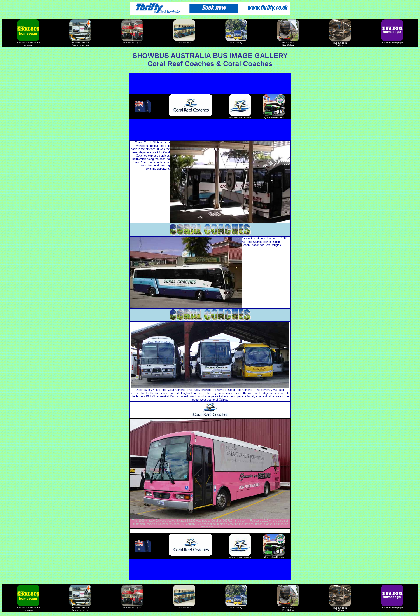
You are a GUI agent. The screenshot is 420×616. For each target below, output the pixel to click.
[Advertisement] (210, 83)
